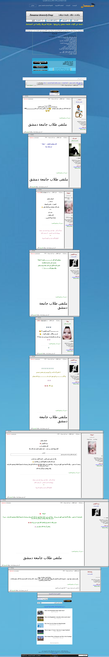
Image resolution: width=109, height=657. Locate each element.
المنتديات (68, 5)
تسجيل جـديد (30, 85)
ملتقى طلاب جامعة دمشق (75, 82)
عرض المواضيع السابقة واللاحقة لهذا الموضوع (54, 606)
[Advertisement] (49, 162)
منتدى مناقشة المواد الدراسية (54, 82)
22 (29, 134)
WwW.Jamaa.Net (54, 653)
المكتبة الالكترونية (59, 5)
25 (36, 317)
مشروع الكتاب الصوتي (70, 39)
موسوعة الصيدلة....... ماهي (69, 46)
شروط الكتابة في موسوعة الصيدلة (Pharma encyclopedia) (68, 44)
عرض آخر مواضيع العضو (65, 118)
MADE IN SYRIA (48, 654)
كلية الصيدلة (65, 82)
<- (53, 93)
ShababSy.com (60, 654)
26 (30, 356)
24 (30, 250)
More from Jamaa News (54, 643)
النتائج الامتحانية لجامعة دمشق (46, 5)
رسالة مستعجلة (83, 129)
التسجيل (28, 131)
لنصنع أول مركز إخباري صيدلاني (68, 47)
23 (36, 189)
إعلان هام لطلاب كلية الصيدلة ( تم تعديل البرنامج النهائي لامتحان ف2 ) (67, 38)
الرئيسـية (75, 5)
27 (6, 431)
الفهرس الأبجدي (71, 45)
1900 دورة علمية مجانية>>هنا (69, 51)
